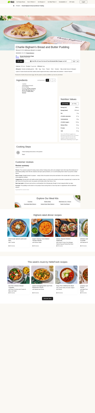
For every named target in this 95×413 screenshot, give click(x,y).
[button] (36, 80)
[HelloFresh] (11, 2)
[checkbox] (16, 53)
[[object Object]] (74, 61)
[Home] (14, 6)
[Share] (77, 61)
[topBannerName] (47, 12)
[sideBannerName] (69, 85)
